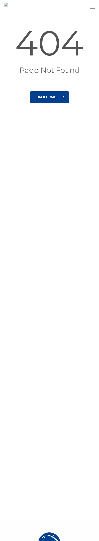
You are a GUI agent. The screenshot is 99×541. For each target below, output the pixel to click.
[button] (92, 8)
